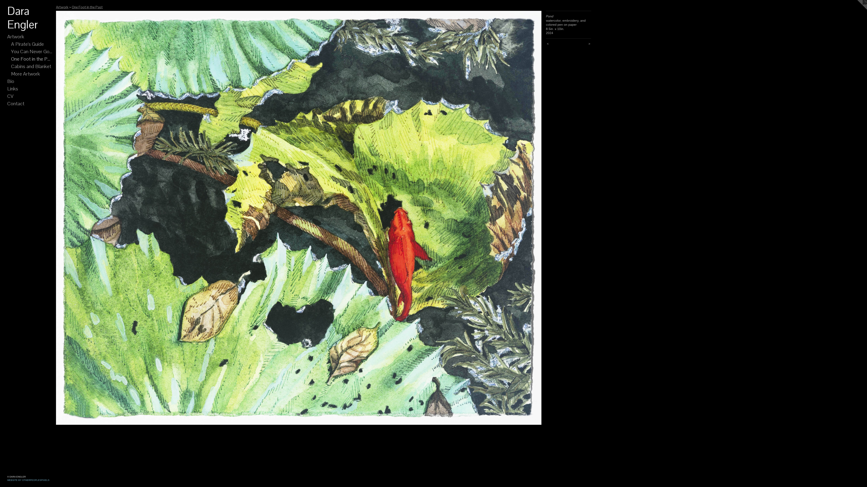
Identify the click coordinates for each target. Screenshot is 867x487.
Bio (10, 81)
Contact (15, 103)
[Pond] (298, 218)
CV (10, 96)
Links (12, 88)
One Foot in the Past (32, 59)
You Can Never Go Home (32, 51)
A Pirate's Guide (27, 44)
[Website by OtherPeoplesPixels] (858, 9)
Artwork (15, 36)
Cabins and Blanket (31, 66)
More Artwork (25, 74)
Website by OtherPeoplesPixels (28, 480)
